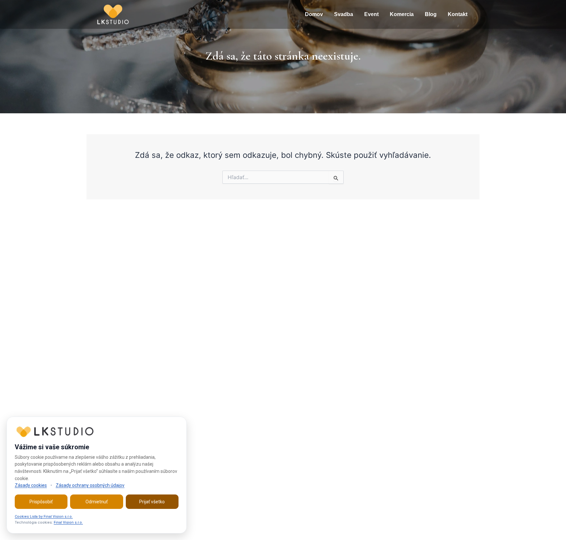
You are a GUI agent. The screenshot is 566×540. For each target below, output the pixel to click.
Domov (314, 14)
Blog (431, 14)
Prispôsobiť (41, 501)
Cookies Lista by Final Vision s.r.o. (44, 516)
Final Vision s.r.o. (68, 522)
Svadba (343, 14)
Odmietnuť (96, 501)
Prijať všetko (152, 501)
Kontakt (457, 14)
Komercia (402, 14)
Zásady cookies (31, 485)
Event (371, 14)
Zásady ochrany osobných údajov (90, 485)
